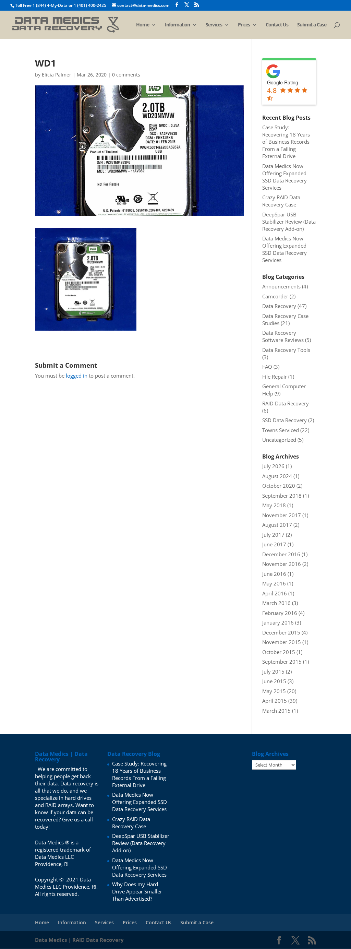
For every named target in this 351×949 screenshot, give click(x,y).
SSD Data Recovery (284, 420)
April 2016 (274, 593)
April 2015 (274, 700)
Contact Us (277, 25)
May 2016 (274, 583)
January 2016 (278, 622)
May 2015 (274, 691)
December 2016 (281, 554)
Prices (244, 25)
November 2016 (281, 563)
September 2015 (282, 661)
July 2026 (273, 466)
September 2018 (282, 495)
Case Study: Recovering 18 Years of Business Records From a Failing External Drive (286, 141)
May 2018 (274, 505)
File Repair (274, 376)
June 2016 (274, 573)
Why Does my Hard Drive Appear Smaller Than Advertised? (137, 891)
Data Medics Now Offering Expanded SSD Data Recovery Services (284, 177)
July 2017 (273, 534)
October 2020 (278, 485)
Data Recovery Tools (286, 349)
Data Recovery (279, 306)
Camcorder (275, 296)
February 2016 (279, 612)
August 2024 (277, 476)
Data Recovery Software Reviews (283, 336)
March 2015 (276, 710)
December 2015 (281, 632)
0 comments (126, 74)
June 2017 (274, 544)
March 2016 (276, 603)
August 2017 (277, 524)
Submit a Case (311, 25)
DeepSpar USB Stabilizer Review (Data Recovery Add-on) (289, 221)
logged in (76, 375)
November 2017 (281, 515)
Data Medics (51, 939)
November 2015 (281, 642)
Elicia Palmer (56, 74)
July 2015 (273, 671)
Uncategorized (279, 439)
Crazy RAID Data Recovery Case (281, 201)
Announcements (281, 286)
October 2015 (278, 652)
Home (142, 25)
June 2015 (274, 681)
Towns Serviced (280, 430)
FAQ (267, 366)
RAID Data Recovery (285, 403)
